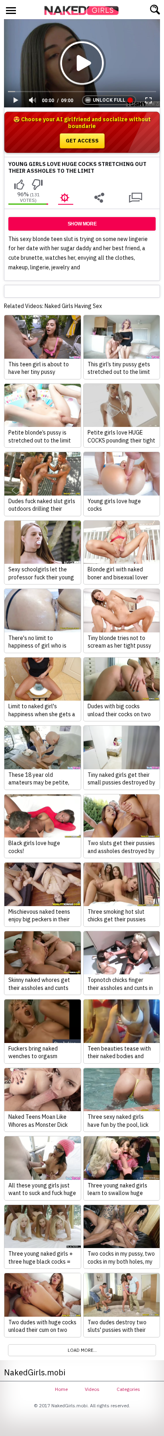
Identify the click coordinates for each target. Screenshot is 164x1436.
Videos (92, 1389)
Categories (128, 1389)
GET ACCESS (82, 140)
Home (61, 1389)
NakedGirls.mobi (84, 10)
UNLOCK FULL (109, 100)
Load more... (82, 1350)
